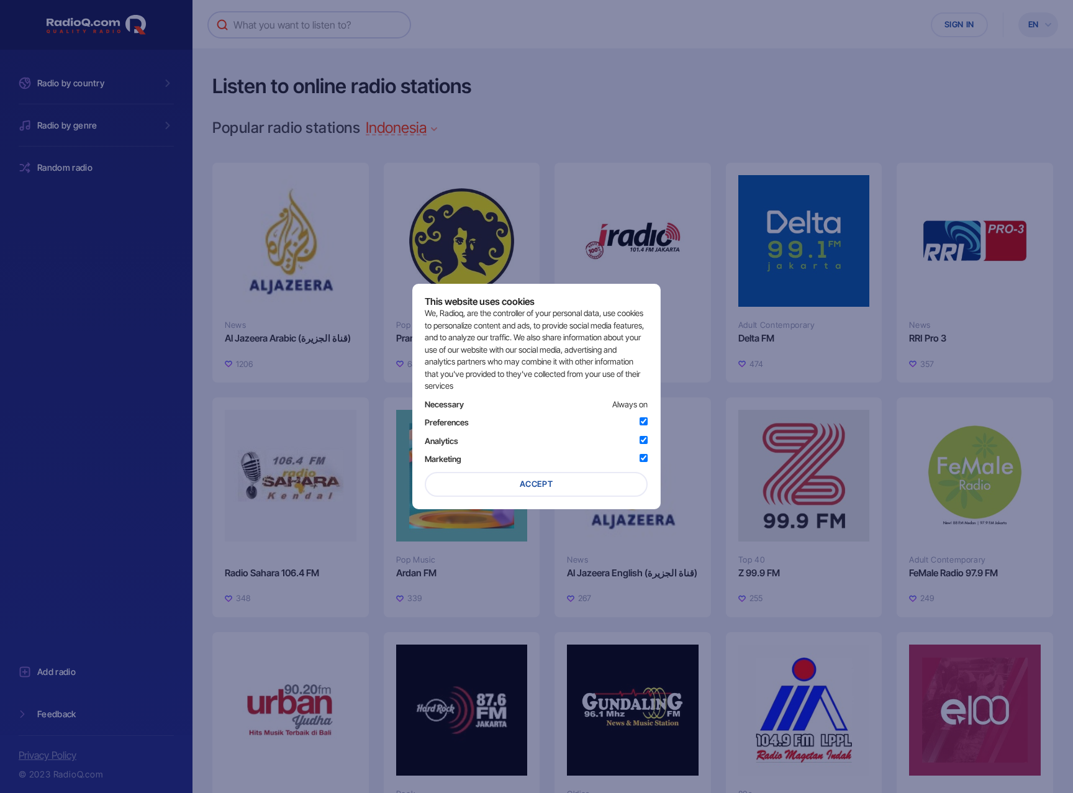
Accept (536, 484)
